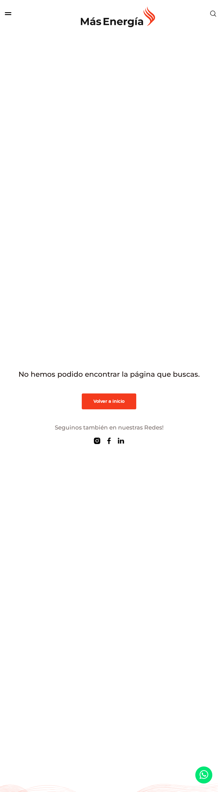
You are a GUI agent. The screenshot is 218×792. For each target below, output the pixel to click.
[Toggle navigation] (19, 13)
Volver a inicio (109, 401)
